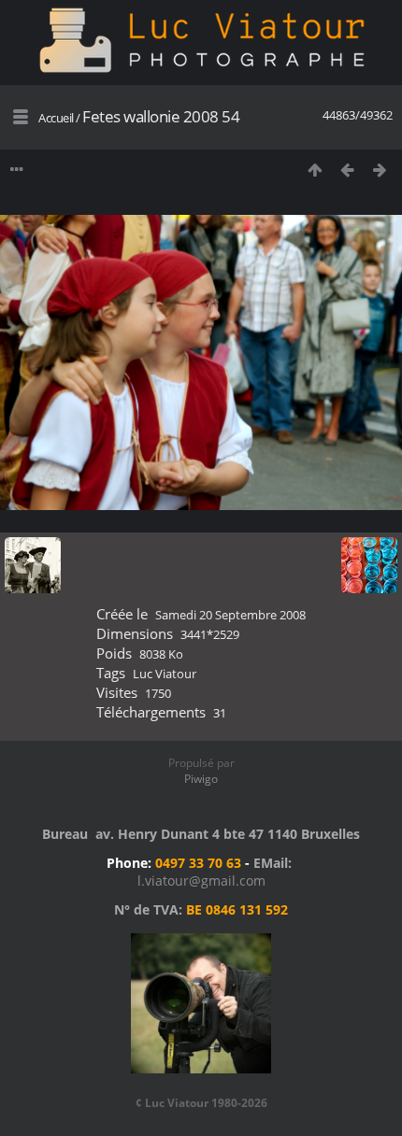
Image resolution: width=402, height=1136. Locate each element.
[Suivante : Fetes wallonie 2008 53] (380, 169)
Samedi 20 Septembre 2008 (230, 614)
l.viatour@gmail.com (201, 880)
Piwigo (201, 779)
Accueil (56, 117)
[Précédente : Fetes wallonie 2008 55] (347, 169)
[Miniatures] (314, 169)
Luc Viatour (164, 673)
